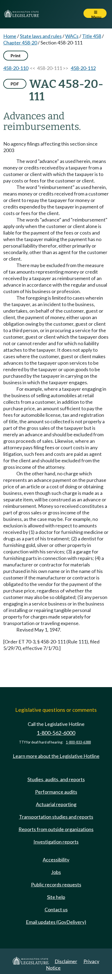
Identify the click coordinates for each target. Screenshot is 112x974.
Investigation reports (56, 842)
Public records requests (56, 885)
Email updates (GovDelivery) (56, 922)
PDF (15, 83)
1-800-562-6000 (56, 733)
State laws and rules (41, 36)
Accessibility (56, 860)
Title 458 (91, 36)
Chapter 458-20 (20, 43)
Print (16, 55)
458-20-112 (83, 68)
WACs (72, 36)
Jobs (56, 872)
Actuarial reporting (56, 804)
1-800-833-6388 (78, 742)
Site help (56, 897)
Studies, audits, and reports (56, 779)
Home (9, 36)
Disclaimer (66, 961)
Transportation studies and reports (56, 817)
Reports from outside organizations (56, 829)
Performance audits (56, 792)
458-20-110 (15, 68)
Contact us (56, 909)
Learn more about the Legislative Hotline (56, 756)
